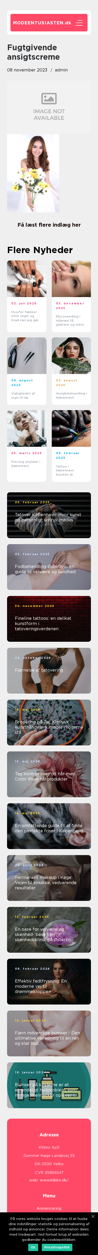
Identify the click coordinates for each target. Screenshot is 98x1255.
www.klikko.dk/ (54, 1180)
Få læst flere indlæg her (49, 225)
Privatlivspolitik (57, 1247)
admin (61, 70)
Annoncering (49, 1208)
